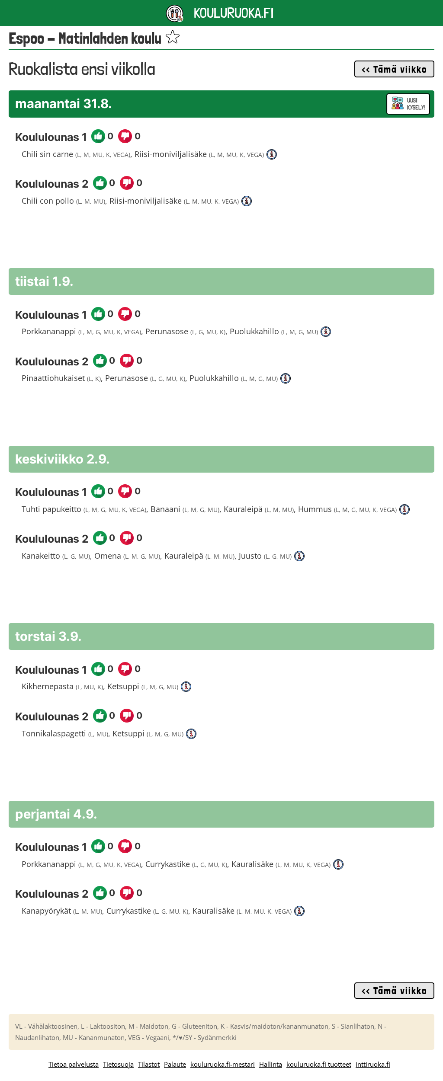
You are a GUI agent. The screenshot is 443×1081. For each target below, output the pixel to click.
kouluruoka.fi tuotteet (318, 1064)
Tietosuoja (118, 1064)
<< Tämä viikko (394, 69)
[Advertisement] (221, 241)
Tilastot (149, 1064)
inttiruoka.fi (373, 1064)
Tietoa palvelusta (73, 1064)
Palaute (175, 1064)
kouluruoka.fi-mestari (222, 1064)
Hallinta (270, 1064)
